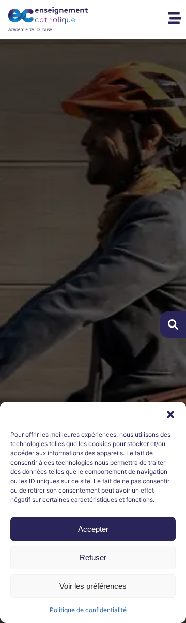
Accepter (93, 529)
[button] (170, 414)
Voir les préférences (93, 586)
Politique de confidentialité (88, 610)
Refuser (93, 557)
